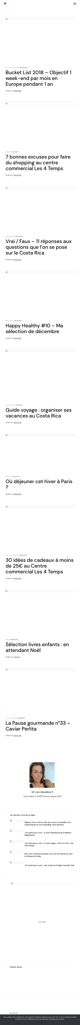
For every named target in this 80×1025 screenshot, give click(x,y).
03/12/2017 (21, 718)
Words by (14, 91)
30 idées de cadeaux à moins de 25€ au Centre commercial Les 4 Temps (40, 566)
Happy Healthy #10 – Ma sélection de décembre (34, 328)
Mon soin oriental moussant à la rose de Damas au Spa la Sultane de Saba (48, 855)
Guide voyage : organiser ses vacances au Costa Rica (39, 413)
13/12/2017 (19, 405)
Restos (8, 476)
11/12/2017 (16, 476)
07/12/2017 (23, 555)
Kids (7, 639)
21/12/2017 (19, 236)
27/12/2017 (15, 152)
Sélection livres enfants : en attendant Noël (37, 647)
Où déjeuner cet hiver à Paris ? (39, 484)
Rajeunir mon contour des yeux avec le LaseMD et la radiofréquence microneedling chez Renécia (47, 823)
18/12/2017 (18, 321)
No (41, 1022)
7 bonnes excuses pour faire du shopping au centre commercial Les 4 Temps (38, 162)
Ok (38, 1022)
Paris (8, 152)
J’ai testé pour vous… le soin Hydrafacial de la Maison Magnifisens (47, 833)
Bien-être (9, 321)
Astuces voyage (12, 67)
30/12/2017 (24, 67)
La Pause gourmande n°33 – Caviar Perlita (38, 726)
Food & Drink (11, 718)
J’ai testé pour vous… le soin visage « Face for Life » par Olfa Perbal (48, 844)
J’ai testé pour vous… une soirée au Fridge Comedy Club (49, 865)
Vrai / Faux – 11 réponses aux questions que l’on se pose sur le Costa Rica (39, 247)
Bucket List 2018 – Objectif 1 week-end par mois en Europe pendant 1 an (38, 78)
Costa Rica (10, 236)
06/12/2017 (14, 639)
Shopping (14, 555)
